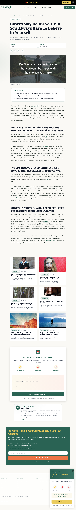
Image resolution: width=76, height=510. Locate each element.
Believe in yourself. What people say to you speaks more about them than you (34, 98)
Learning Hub (20, 486)
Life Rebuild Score (5, 482)
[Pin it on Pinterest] (15, 50)
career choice (15, 198)
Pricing (50, 7)
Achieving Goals (4, 488)
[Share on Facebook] (11, 50)
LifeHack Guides (4, 480)
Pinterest (15, 496)
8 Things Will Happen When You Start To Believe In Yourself (22, 333)
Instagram (9, 496)
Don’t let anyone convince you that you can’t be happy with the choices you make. (35, 93)
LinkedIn (26, 496)
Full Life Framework (5, 484)
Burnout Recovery (39, 480)
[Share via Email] (22, 50)
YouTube (21, 496)
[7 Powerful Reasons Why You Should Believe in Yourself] (52, 264)
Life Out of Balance (40, 486)
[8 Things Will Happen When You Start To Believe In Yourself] (23, 320)
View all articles (24, 419)
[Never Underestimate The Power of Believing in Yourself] (24, 263)
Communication (17, 15)
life (46, 136)
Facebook (3, 496)
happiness (46, 221)
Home (11, 15)
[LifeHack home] (6, 7)
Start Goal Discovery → (62, 501)
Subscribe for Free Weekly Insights (38, 458)
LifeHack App (20, 480)
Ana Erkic (13, 46)
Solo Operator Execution (41, 489)
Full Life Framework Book (22, 482)
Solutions (43, 7)
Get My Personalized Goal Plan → (38, 394)
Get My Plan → (66, 2)
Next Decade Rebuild (40, 488)
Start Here (26, 7)
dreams (45, 146)
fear (47, 179)
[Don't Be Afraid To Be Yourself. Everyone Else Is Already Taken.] (23, 292)
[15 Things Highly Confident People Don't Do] (52, 291)
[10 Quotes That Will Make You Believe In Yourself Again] (52, 320)
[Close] (73, 2)
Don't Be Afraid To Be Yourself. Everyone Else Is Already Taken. (22, 304)
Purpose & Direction (40, 484)
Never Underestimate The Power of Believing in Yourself (23, 275)
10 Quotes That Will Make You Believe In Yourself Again (50, 333)
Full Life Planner (20, 484)
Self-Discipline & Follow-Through (43, 482)
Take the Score (69, 7)
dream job (35, 106)
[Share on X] (18, 50)
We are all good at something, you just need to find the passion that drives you (34, 96)
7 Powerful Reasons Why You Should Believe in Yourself (50, 278)
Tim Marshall (19, 84)
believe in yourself (51, 240)
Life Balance (4, 486)
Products (35, 7)
